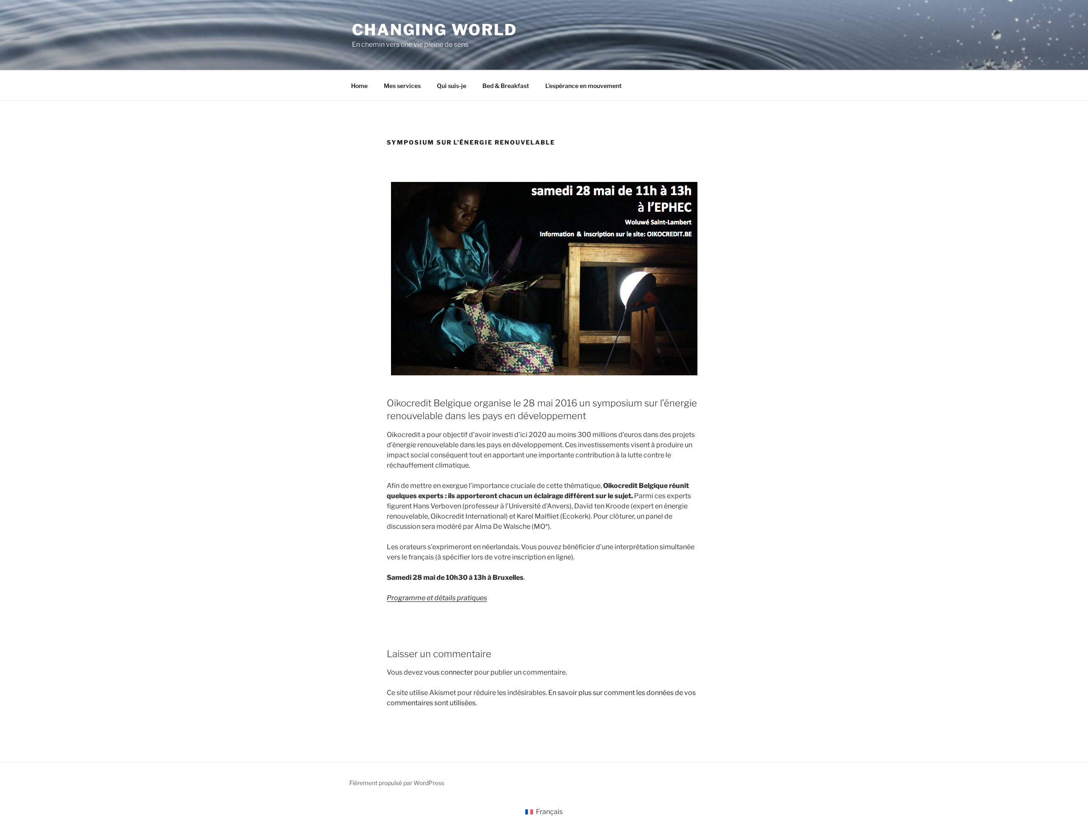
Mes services (402, 85)
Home (359, 85)
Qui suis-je (451, 85)
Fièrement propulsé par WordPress (396, 782)
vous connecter (448, 672)
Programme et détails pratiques (437, 598)
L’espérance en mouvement (583, 85)
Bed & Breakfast (505, 85)
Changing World (434, 29)
